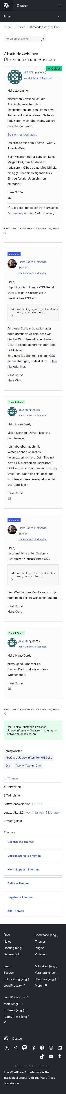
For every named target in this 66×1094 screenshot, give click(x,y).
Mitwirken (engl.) (46, 966)
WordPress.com (16, 997)
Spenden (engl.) (47, 979)
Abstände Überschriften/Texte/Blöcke (29, 757)
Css (8, 765)
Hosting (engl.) (13, 948)
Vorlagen (41, 954)
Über (7, 935)
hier (54, 361)
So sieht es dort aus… (22, 134)
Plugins (39, 948)
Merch (41, 985)
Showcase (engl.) (46, 935)
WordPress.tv (14, 985)
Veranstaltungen (45, 972)
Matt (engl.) (13, 1004)
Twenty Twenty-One (28, 765)
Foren (7, 16)
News (7, 941)
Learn (7, 966)
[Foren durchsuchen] (42, 39)
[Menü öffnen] (60, 5)
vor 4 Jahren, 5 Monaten (38, 78)
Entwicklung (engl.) (16, 979)
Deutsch (17, 1038)
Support (9, 972)
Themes (20, 27)
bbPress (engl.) (16, 1010)
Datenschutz (12, 954)
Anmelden (15, 213)
